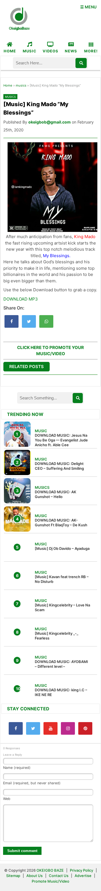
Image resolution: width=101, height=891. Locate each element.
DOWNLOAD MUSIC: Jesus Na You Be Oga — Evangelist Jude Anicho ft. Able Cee (61, 440)
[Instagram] (68, 728)
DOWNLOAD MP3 (20, 299)
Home (7, 85)
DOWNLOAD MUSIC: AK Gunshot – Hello (55, 494)
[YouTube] (50, 728)
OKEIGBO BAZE (50, 870)
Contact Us (58, 875)
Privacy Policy (81, 870)
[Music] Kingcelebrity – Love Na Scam (62, 607)
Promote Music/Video (50, 881)
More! (91, 51)
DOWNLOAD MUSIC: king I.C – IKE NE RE (61, 692)
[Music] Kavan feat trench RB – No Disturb (62, 579)
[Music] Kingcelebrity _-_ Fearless (56, 635)
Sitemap (13, 875)
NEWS (71, 51)
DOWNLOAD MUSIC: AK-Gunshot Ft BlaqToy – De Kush (61, 522)
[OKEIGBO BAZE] (18, 19)
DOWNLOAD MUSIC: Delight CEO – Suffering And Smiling (59, 466)
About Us (34, 875)
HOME (10, 51)
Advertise (83, 875)
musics (21, 85)
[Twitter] (33, 728)
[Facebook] (16, 728)
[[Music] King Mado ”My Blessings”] (11, 321)
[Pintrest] (85, 728)
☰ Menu (88, 6)
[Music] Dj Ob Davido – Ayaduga (62, 548)
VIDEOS (50, 51)
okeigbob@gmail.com (49, 122)
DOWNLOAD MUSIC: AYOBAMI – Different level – (61, 664)
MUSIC (29, 51)
